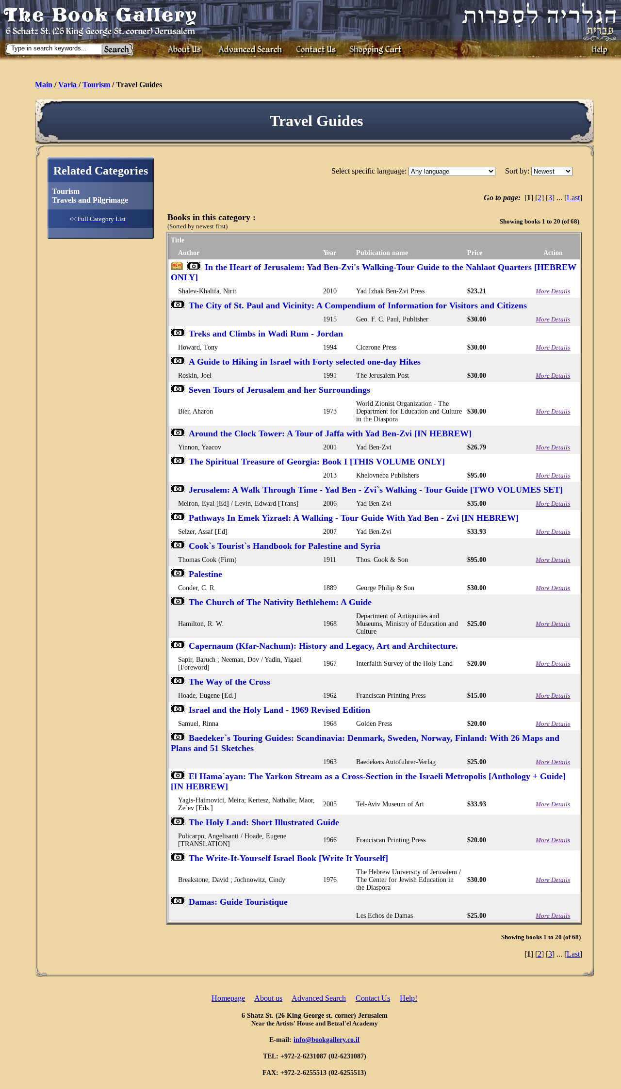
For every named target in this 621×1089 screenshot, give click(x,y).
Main (43, 84)
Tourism (96, 84)
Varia (67, 84)
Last (573, 197)
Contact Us (373, 998)
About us (268, 998)
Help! (408, 998)
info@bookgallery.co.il (327, 1039)
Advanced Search (319, 998)
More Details (553, 291)
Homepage (228, 998)
